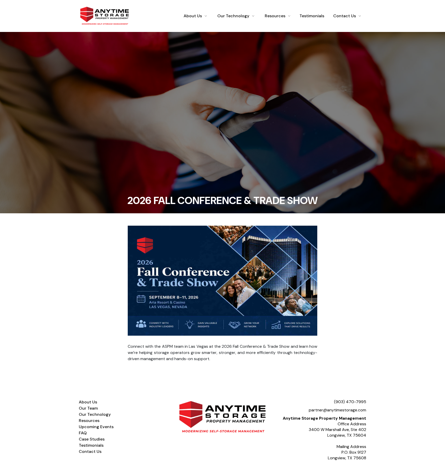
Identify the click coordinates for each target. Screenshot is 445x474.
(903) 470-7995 (350, 401)
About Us (193, 16)
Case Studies (92, 439)
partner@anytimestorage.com (337, 410)
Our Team (88, 408)
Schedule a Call (347, 470)
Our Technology (233, 16)
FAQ (83, 433)
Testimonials (311, 16)
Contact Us (344, 16)
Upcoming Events (96, 426)
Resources (275, 16)
